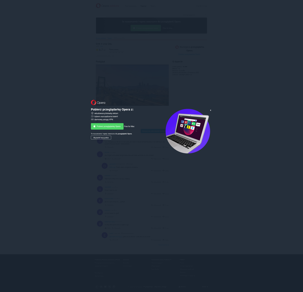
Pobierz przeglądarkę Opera (108, 126)
